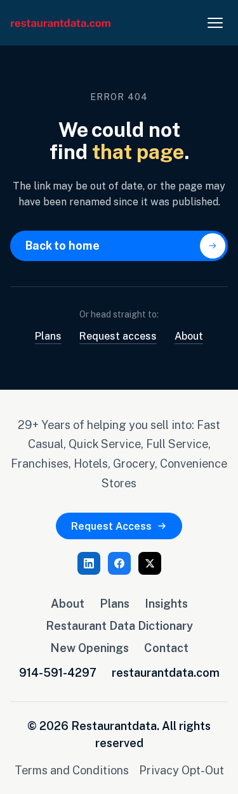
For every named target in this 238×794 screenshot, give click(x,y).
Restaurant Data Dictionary (119, 625)
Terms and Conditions (72, 770)
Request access (118, 336)
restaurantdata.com (166, 672)
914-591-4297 (57, 672)
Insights (166, 603)
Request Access (111, 526)
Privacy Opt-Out (181, 770)
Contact (166, 648)
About (189, 336)
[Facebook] (119, 563)
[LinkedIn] (88, 563)
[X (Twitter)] (149, 563)
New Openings (89, 648)
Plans (48, 336)
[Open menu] (215, 22)
